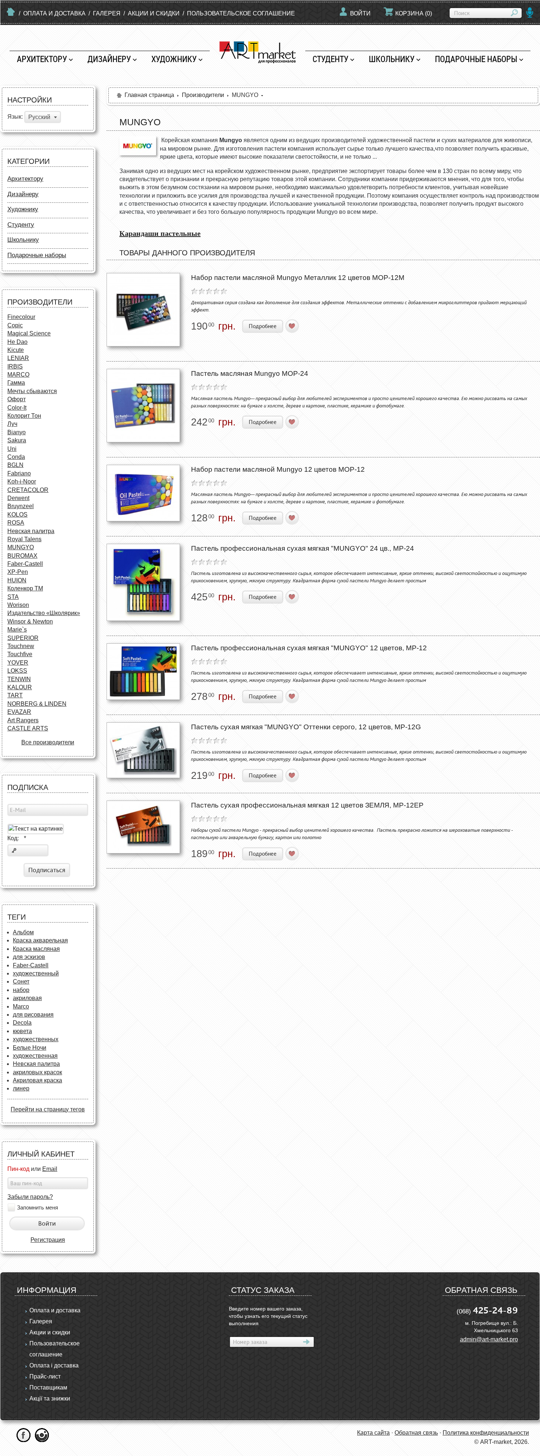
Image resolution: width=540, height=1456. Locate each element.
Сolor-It (16, 408)
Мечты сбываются (32, 391)
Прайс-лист (45, 1376)
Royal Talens (24, 539)
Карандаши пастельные (160, 233)
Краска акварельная (40, 940)
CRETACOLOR (27, 490)
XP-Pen (17, 572)
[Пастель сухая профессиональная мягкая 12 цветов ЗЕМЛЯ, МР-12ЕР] (143, 827)
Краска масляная (36, 949)
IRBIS (15, 366)
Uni (12, 449)
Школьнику (391, 59)
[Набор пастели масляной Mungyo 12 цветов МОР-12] (143, 493)
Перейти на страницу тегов (48, 1109)
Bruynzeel (20, 506)
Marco (21, 1006)
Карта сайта (373, 1433)
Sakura (16, 440)
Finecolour (21, 317)
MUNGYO (20, 547)
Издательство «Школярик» (43, 613)
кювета (22, 1031)
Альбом (23, 932)
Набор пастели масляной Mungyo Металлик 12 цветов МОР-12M (297, 277)
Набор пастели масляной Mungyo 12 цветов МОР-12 (278, 469)
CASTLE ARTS (27, 728)
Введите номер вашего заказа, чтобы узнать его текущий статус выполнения (268, 1316)
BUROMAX (22, 556)
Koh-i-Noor (21, 481)
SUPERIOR (23, 638)
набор (21, 990)
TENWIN (19, 679)
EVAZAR (19, 712)
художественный (36, 973)
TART (15, 695)
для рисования (33, 1014)
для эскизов (29, 957)
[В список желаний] (292, 326)
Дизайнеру (109, 59)
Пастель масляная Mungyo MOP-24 (249, 373)
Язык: (15, 117)
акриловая (27, 998)
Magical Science (29, 333)
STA (13, 597)
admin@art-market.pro (489, 1339)
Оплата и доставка (54, 13)
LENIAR (18, 358)
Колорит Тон (24, 416)
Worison (18, 605)
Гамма (16, 383)
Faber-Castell (25, 564)
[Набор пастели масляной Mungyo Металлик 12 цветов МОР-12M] (143, 309)
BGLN (15, 465)
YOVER (17, 662)
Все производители (47, 742)
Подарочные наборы (476, 59)
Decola (22, 1023)
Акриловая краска (37, 1080)
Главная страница (149, 95)
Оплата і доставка (54, 1365)
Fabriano (19, 473)
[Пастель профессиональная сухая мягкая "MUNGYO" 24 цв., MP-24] (143, 582)
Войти (360, 13)
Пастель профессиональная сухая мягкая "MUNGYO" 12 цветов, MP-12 (309, 648)
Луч (12, 424)
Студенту (330, 59)
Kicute (15, 350)
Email (49, 1169)
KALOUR (19, 687)
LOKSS (17, 671)
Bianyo (16, 432)
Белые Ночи (29, 1048)
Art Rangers (23, 720)
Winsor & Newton (30, 621)
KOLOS (17, 514)
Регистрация (47, 1240)
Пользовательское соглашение (241, 13)
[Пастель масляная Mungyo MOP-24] (143, 405)
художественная (35, 1056)
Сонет (21, 981)
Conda (16, 457)
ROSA (15, 523)
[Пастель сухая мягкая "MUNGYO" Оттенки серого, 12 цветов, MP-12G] (143, 750)
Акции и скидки (154, 13)
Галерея (106, 13)
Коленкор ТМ (25, 588)
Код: (16, 838)
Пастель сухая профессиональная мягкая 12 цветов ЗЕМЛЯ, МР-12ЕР (307, 805)
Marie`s (17, 629)
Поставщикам (48, 1387)
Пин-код (18, 1169)
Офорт (16, 399)
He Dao (17, 342)
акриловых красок (37, 1072)
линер (21, 1088)
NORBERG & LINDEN (36, 704)
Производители (203, 95)
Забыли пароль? (30, 1197)
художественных (35, 1039)
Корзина (413, 13)
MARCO (18, 374)
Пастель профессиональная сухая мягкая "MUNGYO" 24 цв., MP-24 (302, 548)
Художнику (174, 59)
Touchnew (20, 646)
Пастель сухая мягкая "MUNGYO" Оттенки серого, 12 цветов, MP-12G (306, 727)
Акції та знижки (49, 1398)
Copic (15, 325)
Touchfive (19, 654)
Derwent (18, 498)
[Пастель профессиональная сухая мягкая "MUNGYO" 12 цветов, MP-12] (143, 671)
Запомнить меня (37, 1208)
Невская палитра (30, 531)
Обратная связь (416, 1433)
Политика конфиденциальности (486, 1433)
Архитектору (42, 59)
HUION (16, 580)
